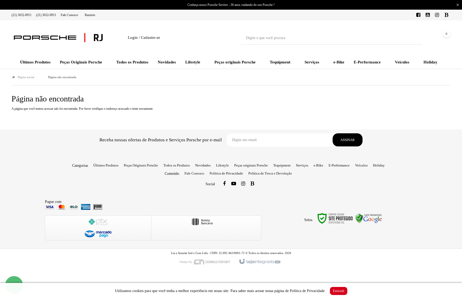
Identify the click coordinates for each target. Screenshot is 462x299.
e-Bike (318, 165)
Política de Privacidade (226, 173)
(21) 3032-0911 (21, 15)
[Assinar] (348, 139)
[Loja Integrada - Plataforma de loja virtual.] (259, 262)
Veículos (361, 165)
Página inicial (26, 77)
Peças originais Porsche (251, 165)
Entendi (338, 291)
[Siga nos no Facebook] (418, 15)
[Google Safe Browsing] (368, 218)
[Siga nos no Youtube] (428, 15)
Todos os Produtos (176, 165)
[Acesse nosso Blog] (446, 15)
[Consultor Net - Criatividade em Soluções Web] (208, 261)
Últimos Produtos (105, 165)
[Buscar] (414, 38)
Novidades (203, 165)
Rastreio (90, 15)
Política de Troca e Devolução (270, 173)
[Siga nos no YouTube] (234, 184)
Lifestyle (222, 165)
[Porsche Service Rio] (58, 38)
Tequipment (282, 165)
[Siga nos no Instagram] (437, 15)
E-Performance (339, 165)
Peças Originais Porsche (141, 165)
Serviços (302, 165)
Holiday (379, 165)
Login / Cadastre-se (144, 37)
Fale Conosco (69, 15)
